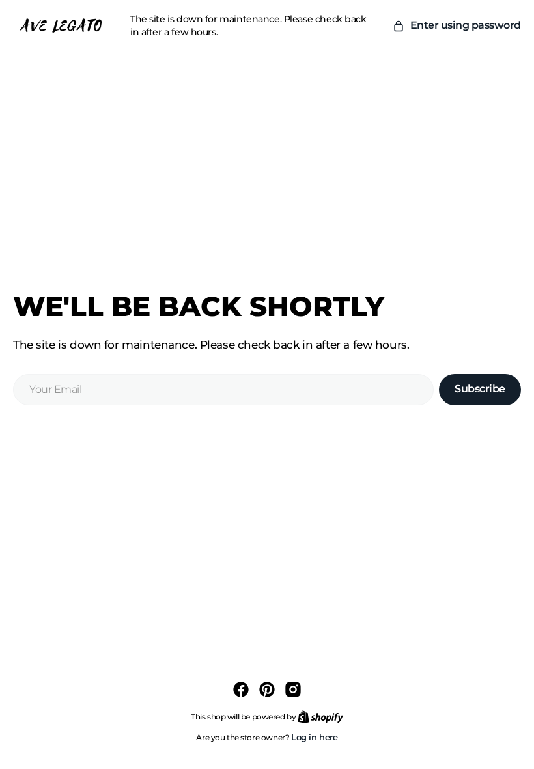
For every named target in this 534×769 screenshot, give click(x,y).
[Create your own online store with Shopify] (320, 716)
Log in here (314, 737)
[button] (456, 25)
